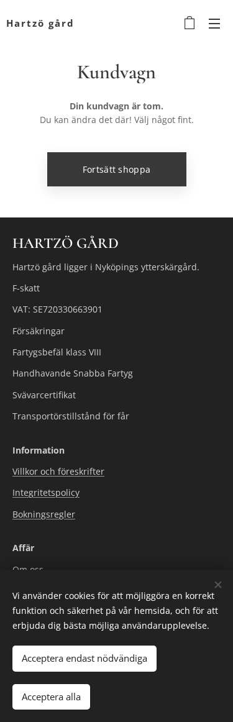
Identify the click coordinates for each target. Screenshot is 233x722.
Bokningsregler (43, 514)
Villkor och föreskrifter (58, 471)
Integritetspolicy (46, 492)
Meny (214, 23)
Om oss (27, 569)
